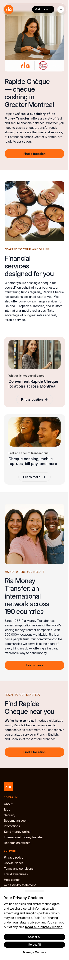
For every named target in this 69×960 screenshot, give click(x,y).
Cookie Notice (14, 863)
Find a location (34, 154)
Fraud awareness (16, 874)
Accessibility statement (20, 885)
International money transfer (23, 837)
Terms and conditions (19, 868)
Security (9, 815)
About (8, 804)
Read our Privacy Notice (43, 927)
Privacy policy (13, 857)
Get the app (43, 9)
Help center (12, 880)
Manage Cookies (34, 952)
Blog (7, 809)
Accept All (34, 936)
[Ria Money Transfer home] (8, 9)
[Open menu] (60, 9)
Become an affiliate (17, 843)
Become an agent (16, 820)
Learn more (31, 477)
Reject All (34, 944)
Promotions (12, 826)
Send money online (17, 832)
